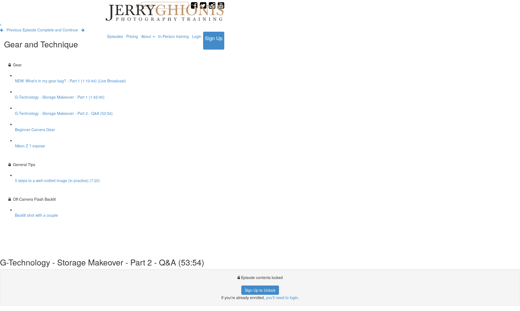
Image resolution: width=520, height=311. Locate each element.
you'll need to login (282, 297)
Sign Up (213, 37)
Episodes (115, 36)
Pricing (132, 36)
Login (197, 36)
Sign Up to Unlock (260, 290)
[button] (0, 24)
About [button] (146, 36)
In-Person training (173, 36)
